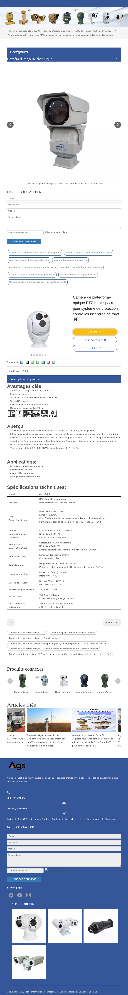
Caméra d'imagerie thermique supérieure (81, 267)
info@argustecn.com (17, 808)
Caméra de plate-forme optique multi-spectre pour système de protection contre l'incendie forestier (58, 643)
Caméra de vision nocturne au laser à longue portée (35, 252)
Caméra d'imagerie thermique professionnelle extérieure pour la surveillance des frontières (64, 183)
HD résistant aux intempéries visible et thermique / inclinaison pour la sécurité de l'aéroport (105, 692)
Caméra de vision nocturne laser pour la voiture (32, 267)
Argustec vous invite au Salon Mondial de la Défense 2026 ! (85, 735)
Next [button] (117, 125)
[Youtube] (19, 895)
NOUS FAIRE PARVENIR (24, 241)
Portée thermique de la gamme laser (78, 274)
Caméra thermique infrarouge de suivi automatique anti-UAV (23, 692)
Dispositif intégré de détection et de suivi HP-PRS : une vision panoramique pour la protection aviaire (39, 735)
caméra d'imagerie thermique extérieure (29, 260)
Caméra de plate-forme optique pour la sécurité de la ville (37, 282)
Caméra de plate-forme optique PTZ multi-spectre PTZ (36, 638)
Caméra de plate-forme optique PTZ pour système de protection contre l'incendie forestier (53, 648)
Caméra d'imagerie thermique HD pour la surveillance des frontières (84, 692)
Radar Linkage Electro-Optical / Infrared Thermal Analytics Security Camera (43, 692)
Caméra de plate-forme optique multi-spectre (73, 632)
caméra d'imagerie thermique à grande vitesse (89, 252)
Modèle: (13, 371)
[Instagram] (28, 895)
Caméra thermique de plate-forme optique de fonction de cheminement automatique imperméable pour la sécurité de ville (64, 692)
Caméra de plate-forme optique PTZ (27, 632)
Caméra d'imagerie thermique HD (70, 260)
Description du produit (25, 379)
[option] (64, 127)
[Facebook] (11, 895)
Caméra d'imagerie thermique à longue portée (32, 274)
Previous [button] (10, 125)
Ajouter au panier (93, 340)
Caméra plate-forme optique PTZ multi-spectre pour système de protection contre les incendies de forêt (60, 654)
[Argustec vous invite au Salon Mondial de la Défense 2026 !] (89, 731)
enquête (92, 332)
